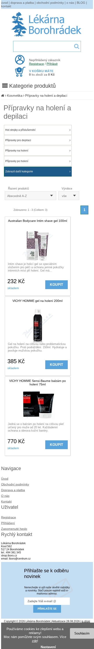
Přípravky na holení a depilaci (46, 95)
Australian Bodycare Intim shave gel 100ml (37, 220)
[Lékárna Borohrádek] (47, 36)
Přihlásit (52, 64)
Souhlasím (82, 633)
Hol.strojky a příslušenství (20, 129)
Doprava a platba (13, 490)
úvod (4, 2)
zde (34, 641)
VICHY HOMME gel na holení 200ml (37, 301)
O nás (5, 496)
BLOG (81, 2)
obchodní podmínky (50, 2)
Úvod (4, 478)
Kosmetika (14, 95)
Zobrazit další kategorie (19, 171)
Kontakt (6, 501)
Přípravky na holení (16, 150)
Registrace (36, 64)
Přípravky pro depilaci (18, 140)
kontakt (6, 6)
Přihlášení (8, 523)
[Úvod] (2, 95)
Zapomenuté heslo (14, 529)
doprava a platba (22, 2)
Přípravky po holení (16, 161)
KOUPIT (56, 284)
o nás (70, 2)
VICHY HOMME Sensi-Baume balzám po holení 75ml (37, 382)
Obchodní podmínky (15, 484)
